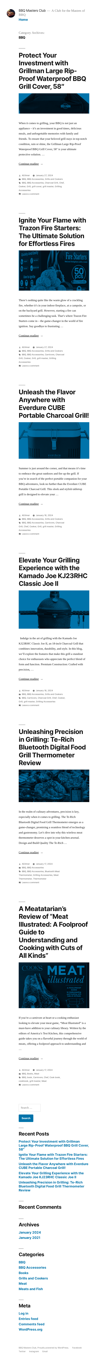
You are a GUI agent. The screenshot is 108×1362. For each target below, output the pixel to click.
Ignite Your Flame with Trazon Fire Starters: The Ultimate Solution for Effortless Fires (52, 232)
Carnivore (49, 354)
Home (23, 20)
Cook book (55, 1077)
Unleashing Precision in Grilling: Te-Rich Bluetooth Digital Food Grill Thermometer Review (52, 747)
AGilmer (26, 175)
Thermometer (39, 879)
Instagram (34, 1351)
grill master (48, 186)
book (29, 1077)
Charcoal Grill (51, 183)
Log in (23, 1313)
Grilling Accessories (45, 701)
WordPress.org (30, 1329)
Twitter (22, 1351)
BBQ (24, 179)
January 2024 (30, 1232)
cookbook (23, 1081)
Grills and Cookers (54, 179)
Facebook (77, 1347)
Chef (61, 183)
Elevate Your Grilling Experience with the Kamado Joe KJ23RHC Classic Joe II (53, 571)
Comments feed (32, 1324)
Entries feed (28, 1319)
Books (30, 1073)
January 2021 (29, 1238)
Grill (29, 186)
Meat (36, 1073)
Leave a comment (30, 194)
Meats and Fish (31, 1289)
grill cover (36, 186)
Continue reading (31, 164)
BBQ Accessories (35, 179)
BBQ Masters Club (32, 10)
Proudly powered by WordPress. (53, 1347)
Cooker (22, 186)
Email (45, 1351)
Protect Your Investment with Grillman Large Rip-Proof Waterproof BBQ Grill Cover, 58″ (52, 70)
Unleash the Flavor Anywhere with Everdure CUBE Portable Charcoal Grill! (54, 403)
